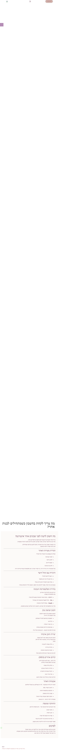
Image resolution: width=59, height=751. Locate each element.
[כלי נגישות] (1, 24)
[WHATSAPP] (1, 727)
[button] (30, 1)
